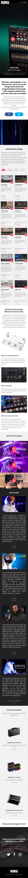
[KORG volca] (5, 2)
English (25, 2)
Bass (22, 170)
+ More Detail (3, 199)
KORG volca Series (14, 846)
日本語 (20, 2)
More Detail (14, 548)
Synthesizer (9, 170)
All (3, 170)
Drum (17, 170)
